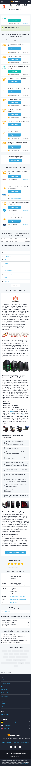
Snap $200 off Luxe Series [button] (14, 56)
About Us (3, 680)
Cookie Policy (16, 742)
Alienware (16, 414)
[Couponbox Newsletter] (20, 747)
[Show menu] (1, 1)
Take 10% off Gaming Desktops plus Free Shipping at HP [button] (18, 203)
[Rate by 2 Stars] (12, 564)
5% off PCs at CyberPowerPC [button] (15, 99)
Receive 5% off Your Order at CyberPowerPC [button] (15, 110)
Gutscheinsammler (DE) (10, 722)
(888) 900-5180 (13, 603)
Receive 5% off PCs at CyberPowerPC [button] (17, 78)
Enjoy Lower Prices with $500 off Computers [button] (16, 44)
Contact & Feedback (6, 683)
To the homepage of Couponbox (15, 2)
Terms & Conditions (25, 742)
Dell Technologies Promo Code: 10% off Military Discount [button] (18, 187)
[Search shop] (29, 1)
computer (11, 411)
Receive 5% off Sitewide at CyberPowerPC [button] (18, 89)
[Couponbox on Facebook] (11, 747)
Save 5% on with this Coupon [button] (15, 132)
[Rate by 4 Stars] (19, 564)
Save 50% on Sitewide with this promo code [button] (17, 172)
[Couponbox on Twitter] (15, 747)
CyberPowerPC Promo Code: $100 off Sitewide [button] (17, 143)
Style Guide (3, 707)
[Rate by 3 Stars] (15, 564)
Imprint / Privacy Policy (6, 742)
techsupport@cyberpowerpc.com (18, 599)
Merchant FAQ (4, 693)
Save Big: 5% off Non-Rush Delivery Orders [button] (18, 121)
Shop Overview (4, 689)
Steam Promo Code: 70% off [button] (15, 218)
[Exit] (28, 762)
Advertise (3, 703)
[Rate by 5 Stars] (22, 564)
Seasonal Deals (5, 714)
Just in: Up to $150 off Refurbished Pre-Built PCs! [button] (18, 67)
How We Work (4, 696)
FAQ (2, 686)
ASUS (22, 414)
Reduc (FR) (6, 728)
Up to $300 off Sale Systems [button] (15, 17)
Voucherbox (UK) (8, 725)
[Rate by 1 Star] (9, 564)
